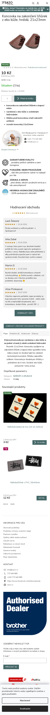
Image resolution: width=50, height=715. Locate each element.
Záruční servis (9, 541)
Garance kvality (9, 550)
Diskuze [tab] (35, 333)
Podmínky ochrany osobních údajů (17, 531)
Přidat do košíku (26, 98)
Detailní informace (8, 149)
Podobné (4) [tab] (14, 333)
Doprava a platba (10, 534)
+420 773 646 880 (14, 577)
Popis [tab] (5, 333)
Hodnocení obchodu (25, 207)
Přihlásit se (11, 667)
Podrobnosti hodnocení (37, 67)
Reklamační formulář (11, 547)
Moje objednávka (10, 557)
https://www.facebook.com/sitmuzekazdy (23, 581)
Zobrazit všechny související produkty (25, 326)
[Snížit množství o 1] (13, 100)
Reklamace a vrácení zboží (14, 544)
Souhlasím (25, 708)
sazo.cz (10, 585)
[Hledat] (32, 3)
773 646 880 (12, 573)
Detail (42, 498)
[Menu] (46, 3)
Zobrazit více (25, 313)
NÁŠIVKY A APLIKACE (22, 376)
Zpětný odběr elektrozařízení (15, 537)
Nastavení (25, 700)
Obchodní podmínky (11, 527)
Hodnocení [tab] (25, 333)
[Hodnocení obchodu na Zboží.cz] (18, 679)
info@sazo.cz (12, 570)
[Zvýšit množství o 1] (13, 97)
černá (5, 504)
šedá (12, 504)
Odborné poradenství (12, 553)
